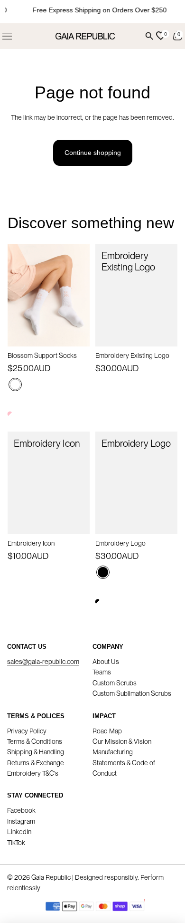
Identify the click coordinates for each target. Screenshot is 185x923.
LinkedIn (19, 832)
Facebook (21, 810)
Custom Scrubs (114, 683)
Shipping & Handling (35, 752)
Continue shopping (93, 152)
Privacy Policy (26, 731)
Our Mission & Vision (121, 741)
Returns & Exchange (35, 763)
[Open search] (149, 36)
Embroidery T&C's (32, 773)
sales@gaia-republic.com (43, 661)
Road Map (107, 731)
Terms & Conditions (34, 741)
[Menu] (7, 36)
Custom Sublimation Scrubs (131, 693)
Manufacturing (112, 752)
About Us (105, 661)
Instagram (21, 821)
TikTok (16, 842)
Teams (101, 672)
